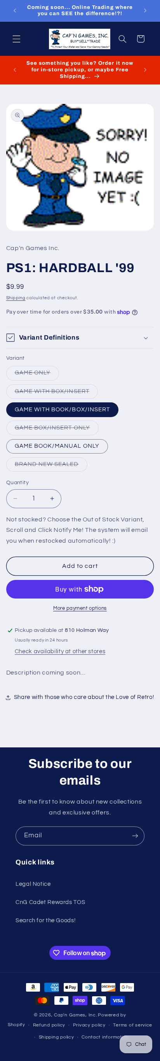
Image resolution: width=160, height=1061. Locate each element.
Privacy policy (89, 1025)
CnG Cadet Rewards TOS (50, 902)
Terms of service (132, 1025)
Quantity (17, 482)
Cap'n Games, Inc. (75, 1015)
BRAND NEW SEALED (51, 466)
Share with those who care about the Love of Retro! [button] (84, 697)
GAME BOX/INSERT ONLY (57, 429)
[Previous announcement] (14, 10)
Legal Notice (33, 884)
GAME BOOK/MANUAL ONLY (57, 446)
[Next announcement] (145, 10)
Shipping (16, 298)
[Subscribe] (135, 835)
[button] (16, 39)
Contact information (105, 1037)
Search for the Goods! (45, 920)
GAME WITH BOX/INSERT (56, 393)
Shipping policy (56, 1037)
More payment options (80, 608)
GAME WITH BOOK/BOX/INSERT (62, 409)
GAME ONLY (37, 374)
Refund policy (49, 1025)
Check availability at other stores (60, 651)
